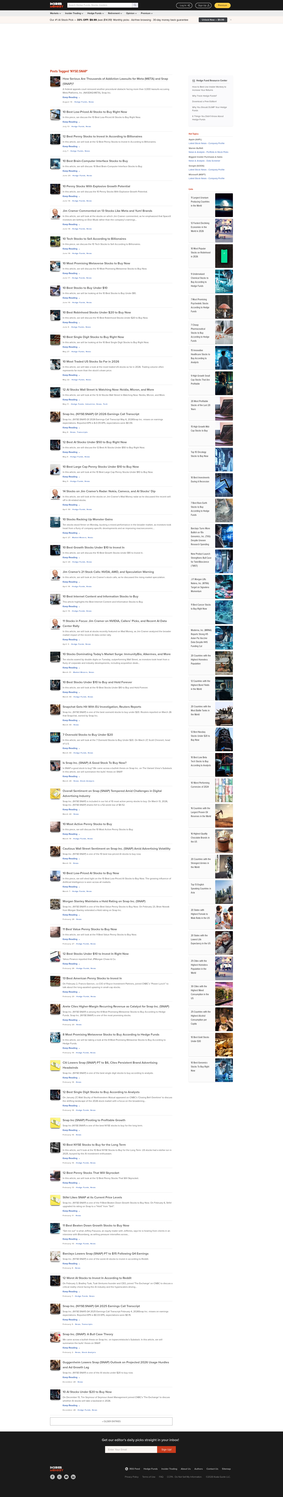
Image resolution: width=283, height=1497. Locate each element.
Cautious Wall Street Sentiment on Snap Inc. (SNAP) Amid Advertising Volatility (117, 848)
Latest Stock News (198, 143)
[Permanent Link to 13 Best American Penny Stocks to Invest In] (55, 981)
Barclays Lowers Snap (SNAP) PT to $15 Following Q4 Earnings (106, 1253)
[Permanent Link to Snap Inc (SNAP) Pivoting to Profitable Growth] (55, 1123)
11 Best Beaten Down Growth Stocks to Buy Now (96, 1225)
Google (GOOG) (196, 165)
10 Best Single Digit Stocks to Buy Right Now (93, 337)
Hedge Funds (94, 13)
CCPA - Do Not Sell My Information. (184, 1477)
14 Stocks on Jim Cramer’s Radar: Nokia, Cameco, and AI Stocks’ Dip (109, 491)
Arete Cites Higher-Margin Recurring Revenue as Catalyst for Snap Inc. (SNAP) (116, 1006)
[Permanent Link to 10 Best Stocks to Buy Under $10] (55, 290)
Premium (222, 5)
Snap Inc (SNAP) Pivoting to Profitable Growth (94, 1120)
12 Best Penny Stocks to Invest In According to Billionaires (102, 136)
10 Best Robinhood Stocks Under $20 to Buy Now (97, 312)
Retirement (114, 13)
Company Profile (216, 143)
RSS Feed (135, 1469)
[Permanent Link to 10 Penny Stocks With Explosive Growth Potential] (55, 189)
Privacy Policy (132, 1477)
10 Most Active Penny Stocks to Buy (87, 824)
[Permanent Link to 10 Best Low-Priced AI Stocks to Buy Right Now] (55, 114)
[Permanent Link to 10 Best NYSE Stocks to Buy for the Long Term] (55, 1147)
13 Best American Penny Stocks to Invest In (92, 978)
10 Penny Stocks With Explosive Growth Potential (96, 186)
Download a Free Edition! (204, 101)
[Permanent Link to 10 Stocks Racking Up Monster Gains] (55, 522)
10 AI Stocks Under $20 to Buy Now (87, 1391)
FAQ (161, 1477)
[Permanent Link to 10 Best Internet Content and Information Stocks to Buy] (55, 599)
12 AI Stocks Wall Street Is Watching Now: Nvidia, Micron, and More (108, 389)
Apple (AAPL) (195, 139)
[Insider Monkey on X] (60, 1477)
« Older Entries (111, 1421)
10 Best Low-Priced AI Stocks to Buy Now (91, 873)
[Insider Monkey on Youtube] (67, 1477)
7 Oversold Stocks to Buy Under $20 (88, 734)
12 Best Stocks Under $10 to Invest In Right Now (96, 953)
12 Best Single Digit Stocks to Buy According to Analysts (101, 1092)
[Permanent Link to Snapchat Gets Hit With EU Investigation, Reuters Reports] (55, 709)
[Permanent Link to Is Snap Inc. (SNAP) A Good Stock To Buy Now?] (55, 765)
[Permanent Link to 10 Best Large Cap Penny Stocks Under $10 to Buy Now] (55, 469)
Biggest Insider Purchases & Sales (205, 157)
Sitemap (226, 1469)
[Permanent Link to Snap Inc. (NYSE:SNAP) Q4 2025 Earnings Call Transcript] (55, 1309)
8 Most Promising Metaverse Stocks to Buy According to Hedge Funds (111, 1034)
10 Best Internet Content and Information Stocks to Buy (100, 596)
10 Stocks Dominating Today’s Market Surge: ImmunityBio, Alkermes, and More (117, 654)
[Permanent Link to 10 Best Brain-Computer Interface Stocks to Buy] (55, 164)
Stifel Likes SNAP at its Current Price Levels (92, 1197)
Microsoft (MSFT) (197, 174)
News (91, 102)
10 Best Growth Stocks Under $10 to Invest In (94, 547)
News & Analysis (197, 152)
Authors (198, 1469)
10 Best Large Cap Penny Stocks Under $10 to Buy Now (101, 466)
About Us (186, 1469)
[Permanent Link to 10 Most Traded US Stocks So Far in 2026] (55, 364)
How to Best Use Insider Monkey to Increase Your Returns (209, 88)
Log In (183, 5)
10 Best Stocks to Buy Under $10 (85, 287)
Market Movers (79, 537)
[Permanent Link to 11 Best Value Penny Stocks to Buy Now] (55, 932)
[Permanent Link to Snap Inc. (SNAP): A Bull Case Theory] (55, 1337)
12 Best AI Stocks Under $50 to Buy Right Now (95, 442)
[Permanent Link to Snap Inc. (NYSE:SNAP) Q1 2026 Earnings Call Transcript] (55, 417)
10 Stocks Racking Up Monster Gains (88, 519)
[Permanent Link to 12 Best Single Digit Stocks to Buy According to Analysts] (55, 1095)
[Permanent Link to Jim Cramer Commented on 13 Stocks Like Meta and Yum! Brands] (55, 213)
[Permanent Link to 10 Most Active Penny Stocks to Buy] (55, 827)
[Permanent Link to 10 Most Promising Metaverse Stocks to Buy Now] (55, 266)
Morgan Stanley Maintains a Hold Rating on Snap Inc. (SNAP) (104, 901)
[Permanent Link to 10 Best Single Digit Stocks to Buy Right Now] (55, 340)
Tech (105, 404)
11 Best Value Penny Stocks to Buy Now (90, 929)
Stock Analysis (87, 781)
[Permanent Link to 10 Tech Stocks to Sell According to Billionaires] (55, 241)
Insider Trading (73, 13)
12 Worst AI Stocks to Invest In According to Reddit (97, 1278)
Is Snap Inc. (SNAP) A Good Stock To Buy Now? (95, 762)
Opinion (130, 13)
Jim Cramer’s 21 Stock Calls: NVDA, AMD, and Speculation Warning (108, 571)
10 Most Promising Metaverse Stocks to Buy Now (96, 263)
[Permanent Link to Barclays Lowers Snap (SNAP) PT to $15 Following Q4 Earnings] (55, 1256)
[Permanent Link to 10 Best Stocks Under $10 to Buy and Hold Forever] (55, 685)
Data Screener (213, 160)
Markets (54, 13)
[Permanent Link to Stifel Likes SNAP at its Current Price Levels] (55, 1200)
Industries (90, 404)
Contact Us (212, 1469)
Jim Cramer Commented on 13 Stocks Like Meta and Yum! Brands (107, 210)
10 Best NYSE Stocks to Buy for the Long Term (94, 1144)
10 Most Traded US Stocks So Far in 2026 (91, 361)
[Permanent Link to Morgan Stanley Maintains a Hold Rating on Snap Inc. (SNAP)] (55, 904)
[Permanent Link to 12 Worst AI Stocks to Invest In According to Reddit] (55, 1281)
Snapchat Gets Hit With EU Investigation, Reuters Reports (102, 706)
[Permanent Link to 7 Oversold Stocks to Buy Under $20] (55, 737)
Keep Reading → (71, 97)
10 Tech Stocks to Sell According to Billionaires (94, 238)
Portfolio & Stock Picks (217, 152)
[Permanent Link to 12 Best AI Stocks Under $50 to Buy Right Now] (55, 445)
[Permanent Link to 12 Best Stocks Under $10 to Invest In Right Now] (55, 956)
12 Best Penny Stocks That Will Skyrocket (91, 1172)
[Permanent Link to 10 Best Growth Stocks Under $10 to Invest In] (55, 550)
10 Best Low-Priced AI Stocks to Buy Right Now (95, 111)
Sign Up (202, 5)
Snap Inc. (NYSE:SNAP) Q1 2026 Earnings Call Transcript (101, 414)
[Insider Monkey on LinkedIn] (74, 1477)
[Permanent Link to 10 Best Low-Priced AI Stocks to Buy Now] (55, 876)
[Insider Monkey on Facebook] (53, 1477)
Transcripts (82, 432)
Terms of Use (148, 1477)
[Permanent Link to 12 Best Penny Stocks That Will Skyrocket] (55, 1175)
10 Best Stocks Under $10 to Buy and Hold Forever (97, 682)
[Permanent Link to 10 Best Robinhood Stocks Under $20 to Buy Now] (55, 315)
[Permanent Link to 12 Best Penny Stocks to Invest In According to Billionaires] (55, 139)
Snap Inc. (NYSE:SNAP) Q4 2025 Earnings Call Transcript (101, 1306)
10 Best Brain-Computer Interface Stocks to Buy (95, 161)
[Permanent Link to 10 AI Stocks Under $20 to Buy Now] (55, 1394)
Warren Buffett (196, 148)
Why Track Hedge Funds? (204, 95)
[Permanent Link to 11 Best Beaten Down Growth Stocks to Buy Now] (55, 1228)
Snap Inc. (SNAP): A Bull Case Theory (88, 1334)
